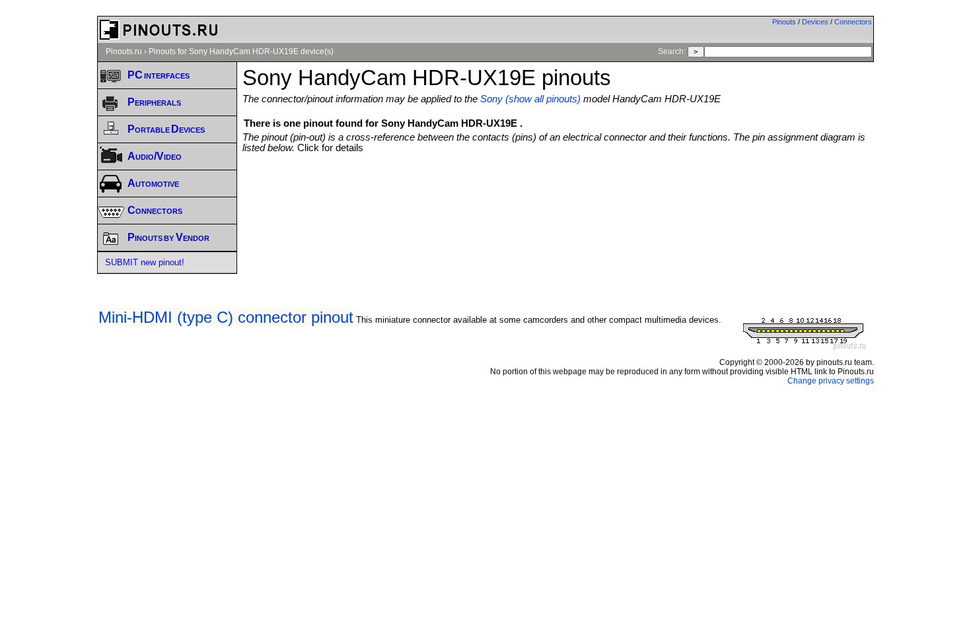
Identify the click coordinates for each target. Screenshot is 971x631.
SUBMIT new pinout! (144, 262)
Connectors (853, 22)
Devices (815, 22)
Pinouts (784, 22)
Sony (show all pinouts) (530, 99)
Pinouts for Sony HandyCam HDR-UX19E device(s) (241, 51)
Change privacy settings (830, 380)
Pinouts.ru (124, 51)
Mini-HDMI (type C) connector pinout (225, 317)
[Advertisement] (558, 189)
